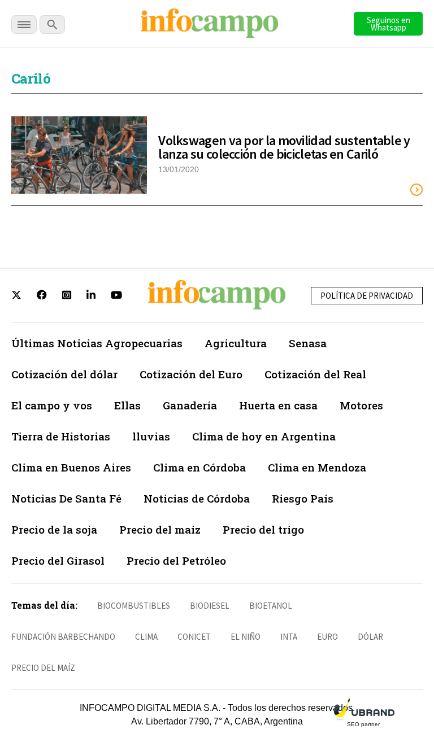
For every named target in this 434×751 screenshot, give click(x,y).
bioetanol (270, 605)
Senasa (308, 343)
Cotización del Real (315, 374)
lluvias (151, 436)
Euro (327, 636)
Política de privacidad (366, 295)
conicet (194, 636)
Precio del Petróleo (176, 560)
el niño (246, 636)
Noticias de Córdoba (197, 498)
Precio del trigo (263, 529)
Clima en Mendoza (317, 467)
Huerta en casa (278, 405)
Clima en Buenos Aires (71, 467)
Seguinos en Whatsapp (388, 24)
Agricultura (236, 343)
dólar (370, 636)
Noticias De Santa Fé (66, 498)
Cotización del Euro (191, 374)
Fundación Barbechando (63, 636)
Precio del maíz (160, 529)
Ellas (127, 405)
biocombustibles (133, 605)
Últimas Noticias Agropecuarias (97, 343)
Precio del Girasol (58, 560)
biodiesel (209, 605)
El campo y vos (51, 405)
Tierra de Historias (60, 436)
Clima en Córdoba (199, 467)
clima (146, 636)
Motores (361, 405)
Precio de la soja (54, 529)
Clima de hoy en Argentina (264, 436)
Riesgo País (302, 498)
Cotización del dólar (64, 374)
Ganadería (190, 405)
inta (288, 636)
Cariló (30, 78)
